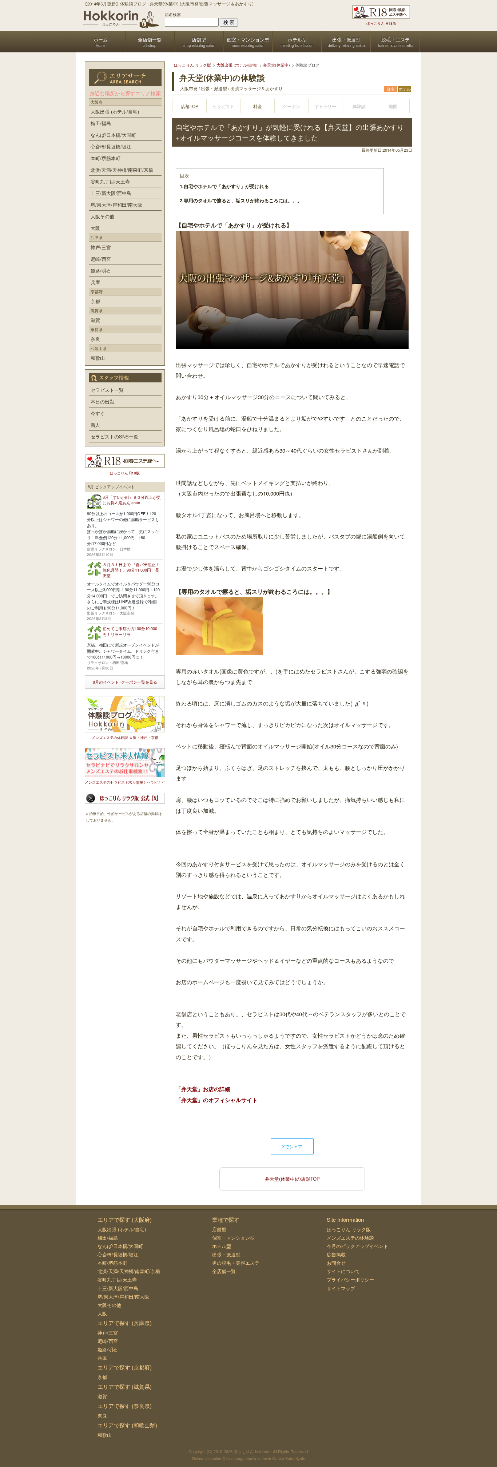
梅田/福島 (101, 123)
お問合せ (336, 1262)
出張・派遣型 (226, 1254)
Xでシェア (292, 1146)
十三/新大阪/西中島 (111, 193)
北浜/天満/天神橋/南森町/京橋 (122, 169)
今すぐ (98, 413)
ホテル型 (221, 1246)
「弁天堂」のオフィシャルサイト (217, 1100)
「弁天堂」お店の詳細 (203, 1089)
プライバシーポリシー (350, 1279)
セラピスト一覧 (107, 389)
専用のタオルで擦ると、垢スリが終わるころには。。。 (241, 200)
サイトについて (343, 1271)
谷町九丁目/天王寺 (110, 181)
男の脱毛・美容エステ (235, 1262)
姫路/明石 (101, 270)
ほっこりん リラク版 (349, 1229)
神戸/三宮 (101, 247)
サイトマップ (341, 1288)
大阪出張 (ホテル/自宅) (115, 111)
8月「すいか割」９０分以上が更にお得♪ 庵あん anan (132, 499)
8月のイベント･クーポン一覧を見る (125, 682)
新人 (95, 424)
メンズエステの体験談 (350, 1237)
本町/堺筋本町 (105, 158)
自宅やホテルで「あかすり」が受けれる (224, 186)
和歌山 (98, 357)
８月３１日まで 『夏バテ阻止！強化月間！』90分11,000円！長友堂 (131, 570)
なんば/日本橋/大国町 (113, 134)
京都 (95, 301)
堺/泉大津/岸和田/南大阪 (116, 204)
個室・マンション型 (233, 1237)
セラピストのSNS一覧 (114, 436)
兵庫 (95, 282)
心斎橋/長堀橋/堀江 (111, 146)
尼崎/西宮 (101, 258)
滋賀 (95, 320)
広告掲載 (336, 1254)
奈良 (95, 338)
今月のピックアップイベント (357, 1246)
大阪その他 (102, 216)
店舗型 (219, 1229)
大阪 (95, 227)
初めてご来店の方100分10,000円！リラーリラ (130, 631)
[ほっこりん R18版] (381, 12)
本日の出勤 (102, 401)
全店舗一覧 (224, 1271)
